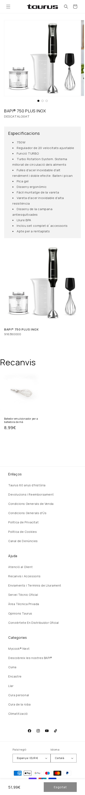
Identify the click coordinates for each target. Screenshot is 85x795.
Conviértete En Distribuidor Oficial (33, 623)
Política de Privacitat (23, 522)
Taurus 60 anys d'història (27, 485)
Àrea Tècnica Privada (23, 604)
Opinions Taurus (20, 613)
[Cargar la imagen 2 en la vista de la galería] (42, 101)
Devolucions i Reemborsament (31, 494)
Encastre (15, 676)
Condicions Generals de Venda (31, 504)
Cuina (12, 667)
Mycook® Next (19, 649)
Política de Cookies (22, 532)
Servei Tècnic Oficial (23, 595)
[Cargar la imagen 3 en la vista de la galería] (47, 101)
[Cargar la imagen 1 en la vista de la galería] (38, 101)
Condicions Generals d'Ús (27, 513)
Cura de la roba (19, 704)
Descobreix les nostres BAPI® (30, 658)
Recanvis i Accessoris (24, 576)
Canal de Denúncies (23, 541)
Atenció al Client (20, 567)
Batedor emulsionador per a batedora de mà (21, 420)
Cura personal (18, 695)
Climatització (18, 714)
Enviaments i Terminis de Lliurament (34, 585)
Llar (10, 686)
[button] (8, 6)
